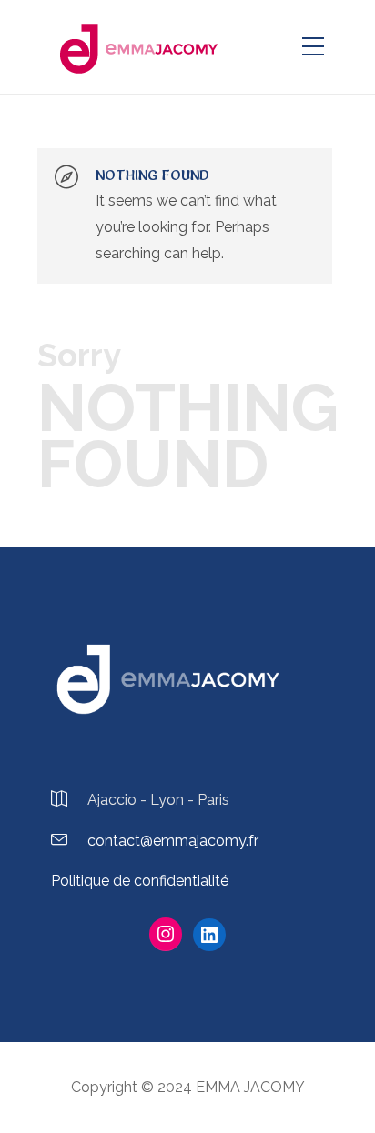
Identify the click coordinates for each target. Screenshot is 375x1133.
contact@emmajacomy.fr (172, 840)
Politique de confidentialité (139, 880)
